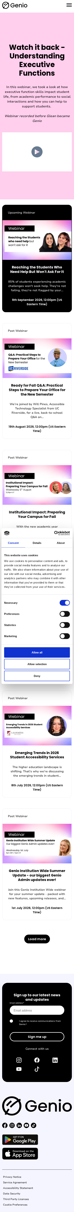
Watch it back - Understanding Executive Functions (37, 60)
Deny (37, 675)
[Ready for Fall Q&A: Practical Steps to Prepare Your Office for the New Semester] (37, 381)
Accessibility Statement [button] (18, 1188)
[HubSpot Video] (37, 151)
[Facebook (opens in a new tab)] (37, 1060)
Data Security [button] (11, 1193)
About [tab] (61, 542)
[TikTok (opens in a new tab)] (37, 1069)
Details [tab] (37, 542)
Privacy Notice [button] (12, 1177)
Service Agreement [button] (15, 1182)
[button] (5, 1125)
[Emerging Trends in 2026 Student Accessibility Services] (37, 744)
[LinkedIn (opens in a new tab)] (55, 1060)
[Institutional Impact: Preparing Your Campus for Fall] (37, 505)
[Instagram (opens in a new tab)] (19, 1060)
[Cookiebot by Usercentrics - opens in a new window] (54, 533)
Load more (37, 939)
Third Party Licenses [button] (16, 1199)
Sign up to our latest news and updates (37, 997)
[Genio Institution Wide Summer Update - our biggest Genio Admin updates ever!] (37, 864)
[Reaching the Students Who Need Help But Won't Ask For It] (37, 258)
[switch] (65, 614)
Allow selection (37, 664)
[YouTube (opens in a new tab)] (19, 1069)
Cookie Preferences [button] (15, 1204)
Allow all (37, 652)
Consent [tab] (13, 542)
